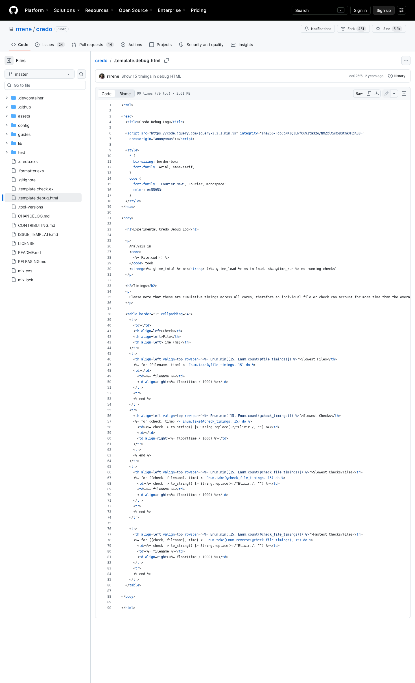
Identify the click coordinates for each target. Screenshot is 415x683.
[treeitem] (43, 197)
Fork (356, 29)
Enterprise (169, 10)
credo (44, 29)
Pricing (198, 10)
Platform (34, 10)
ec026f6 (355, 76)
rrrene (24, 29)
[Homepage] (13, 10)
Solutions (64, 10)
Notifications (321, 29)
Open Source (133, 10)
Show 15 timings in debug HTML (151, 76)
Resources (97, 10)
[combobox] (47, 85)
